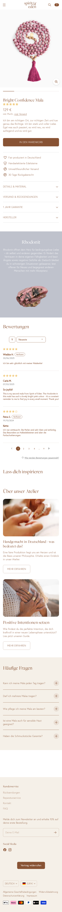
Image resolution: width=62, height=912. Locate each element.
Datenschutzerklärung (13, 895)
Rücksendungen (11, 792)
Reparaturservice (12, 797)
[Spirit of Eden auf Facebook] (5, 850)
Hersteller (9, 217)
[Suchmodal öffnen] (50, 5)
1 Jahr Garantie (13, 207)
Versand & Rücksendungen (20, 196)
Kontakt (7, 803)
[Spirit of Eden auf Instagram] (10, 850)
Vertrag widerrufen (31, 865)
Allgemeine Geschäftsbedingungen (19, 892)
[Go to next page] (49, 448)
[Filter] (12, 339)
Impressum (32, 895)
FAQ (5, 808)
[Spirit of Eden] (31, 5)
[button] (10, 104)
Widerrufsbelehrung (48, 892)
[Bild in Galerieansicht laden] (56, 81)
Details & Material (14, 186)
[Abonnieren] (55, 832)
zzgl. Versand (20, 114)
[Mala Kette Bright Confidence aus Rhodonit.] (31, 48)
